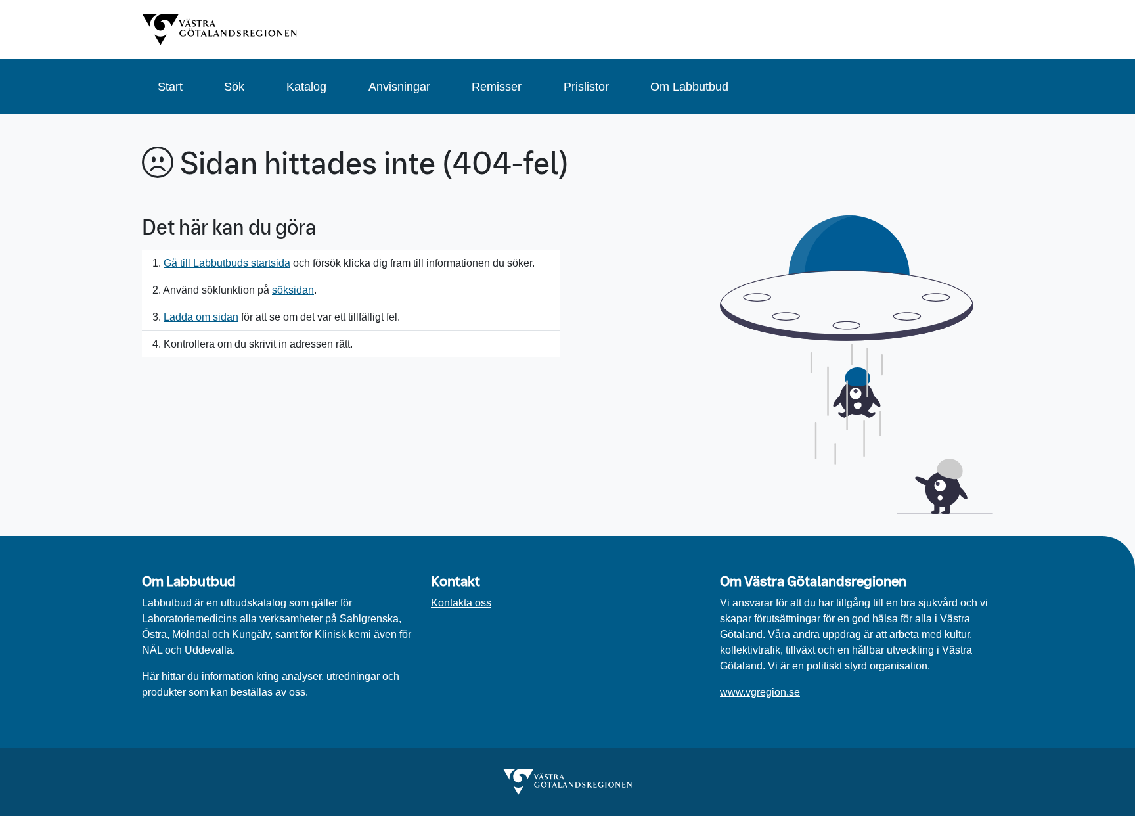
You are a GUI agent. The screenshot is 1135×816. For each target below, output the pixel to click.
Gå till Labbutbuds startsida (227, 263)
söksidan (293, 290)
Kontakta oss (461, 602)
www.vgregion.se (760, 692)
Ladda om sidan (201, 317)
